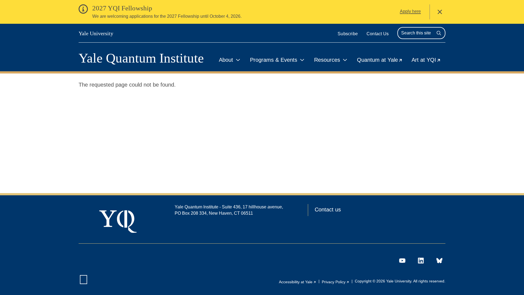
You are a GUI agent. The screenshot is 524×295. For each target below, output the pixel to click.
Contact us (328, 209)
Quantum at (382, 61)
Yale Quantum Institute (141, 58)
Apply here (410, 11)
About (226, 60)
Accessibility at (297, 282)
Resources (327, 60)
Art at (428, 61)
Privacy (335, 282)
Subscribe (348, 33)
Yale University (96, 33)
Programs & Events (273, 60)
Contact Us (378, 33)
